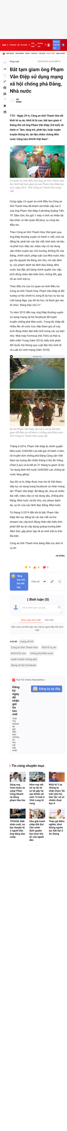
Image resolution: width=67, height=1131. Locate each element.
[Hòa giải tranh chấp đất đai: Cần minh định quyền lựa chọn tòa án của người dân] (37, 814)
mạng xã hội (27, 641)
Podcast (13, 45)
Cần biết (32, 44)
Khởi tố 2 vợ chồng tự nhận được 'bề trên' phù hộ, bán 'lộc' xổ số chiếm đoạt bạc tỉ (57, 794)
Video (27, 53)
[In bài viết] (4, 112)
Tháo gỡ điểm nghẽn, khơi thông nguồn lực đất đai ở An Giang (57, 827)
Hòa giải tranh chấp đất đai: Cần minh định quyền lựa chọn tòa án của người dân (37, 830)
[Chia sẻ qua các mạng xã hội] (59, 581)
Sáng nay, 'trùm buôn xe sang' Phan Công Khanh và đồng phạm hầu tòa (17, 792)
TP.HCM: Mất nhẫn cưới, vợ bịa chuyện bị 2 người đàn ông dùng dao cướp (17, 829)
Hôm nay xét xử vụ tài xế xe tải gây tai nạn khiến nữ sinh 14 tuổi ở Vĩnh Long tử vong (37, 794)
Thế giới (41, 53)
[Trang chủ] (3, 53)
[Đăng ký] (46, 689)
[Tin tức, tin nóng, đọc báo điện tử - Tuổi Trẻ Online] (4, 45)
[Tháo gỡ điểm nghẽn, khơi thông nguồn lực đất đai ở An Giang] (57, 814)
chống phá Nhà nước (41, 653)
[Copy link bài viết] (52, 581)
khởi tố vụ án (49, 647)
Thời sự (34, 53)
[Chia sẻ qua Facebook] (44, 581)
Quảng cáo (40, 44)
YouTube (23, 45)
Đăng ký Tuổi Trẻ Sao (56, 45)
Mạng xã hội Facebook (23, 665)
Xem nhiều (19, 53)
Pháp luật (50, 53)
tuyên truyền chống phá (24, 659)
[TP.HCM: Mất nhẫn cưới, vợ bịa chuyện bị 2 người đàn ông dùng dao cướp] (18, 814)
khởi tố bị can (18, 653)
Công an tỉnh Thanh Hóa (24, 647)
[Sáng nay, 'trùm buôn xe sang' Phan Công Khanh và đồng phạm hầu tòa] (18, 777)
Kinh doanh (61, 53)
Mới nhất (10, 53)
